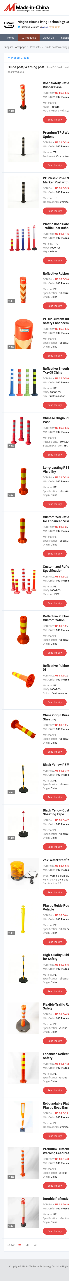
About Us (48, 37)
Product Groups (19, 57)
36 (27, 1245)
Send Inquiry (55, 119)
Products (30, 37)
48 (35, 1245)
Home (10, 37)
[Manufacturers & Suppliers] (27, 7)
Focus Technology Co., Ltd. (46, 1266)
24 (19, 1244)
